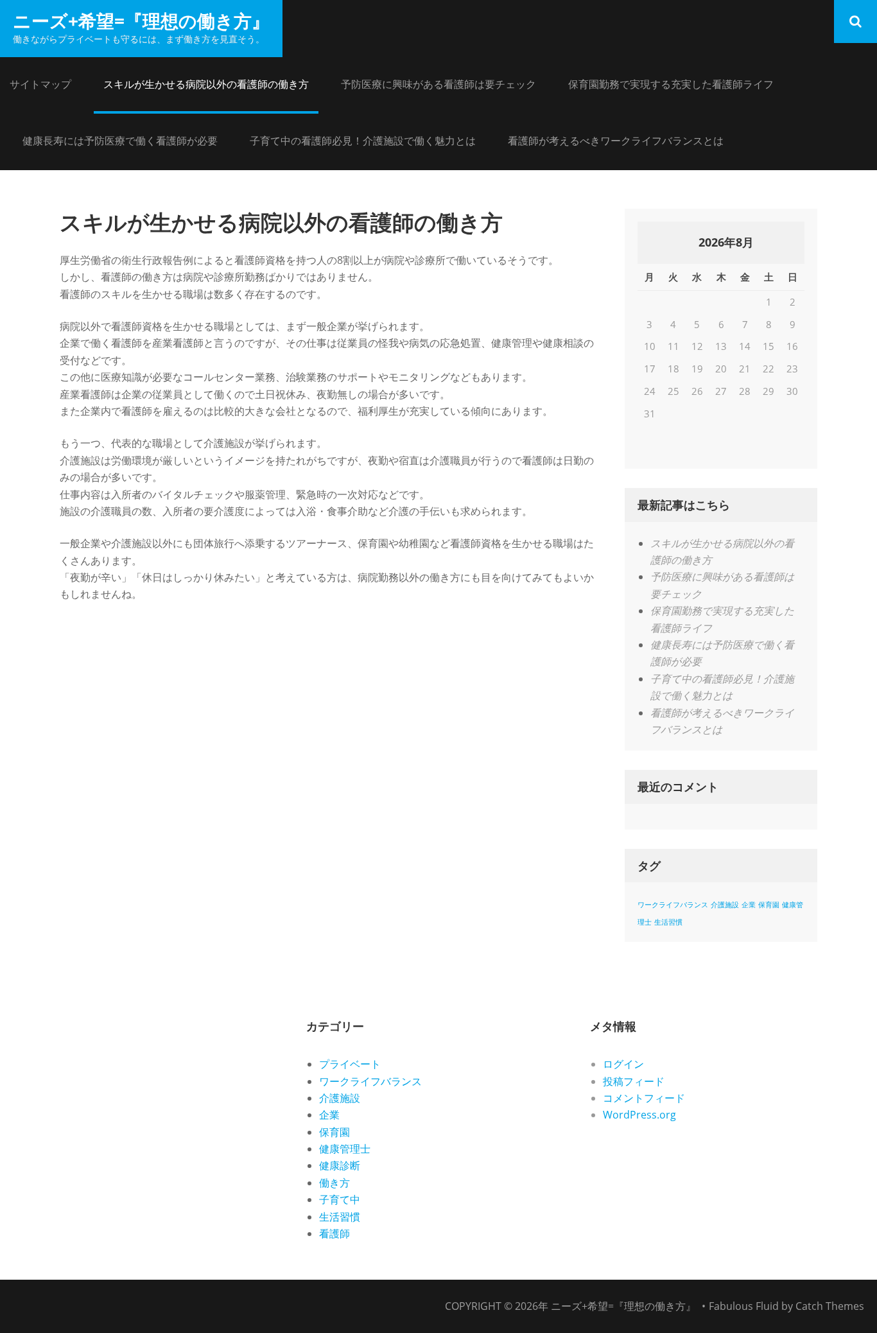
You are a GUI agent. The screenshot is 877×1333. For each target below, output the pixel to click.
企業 (749, 904)
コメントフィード (644, 1098)
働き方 (334, 1183)
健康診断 (339, 1165)
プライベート (350, 1064)
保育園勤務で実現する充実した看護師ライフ (671, 84)
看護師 (334, 1233)
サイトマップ (40, 84)
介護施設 (725, 904)
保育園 (768, 904)
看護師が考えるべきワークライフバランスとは (616, 141)
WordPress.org (639, 1115)
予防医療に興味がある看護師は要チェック (438, 84)
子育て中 (339, 1199)
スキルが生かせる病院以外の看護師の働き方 (206, 84)
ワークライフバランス (673, 904)
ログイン (623, 1064)
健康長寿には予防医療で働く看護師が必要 (120, 141)
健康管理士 (344, 1149)
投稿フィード (633, 1081)
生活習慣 (668, 922)
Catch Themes (829, 1306)
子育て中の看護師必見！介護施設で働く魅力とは (363, 141)
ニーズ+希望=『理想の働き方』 (141, 20)
